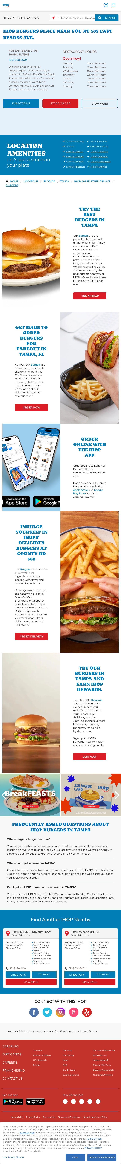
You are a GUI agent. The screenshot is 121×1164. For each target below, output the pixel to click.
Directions (21, 103)
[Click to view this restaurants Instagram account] (60, 1012)
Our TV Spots (69, 1070)
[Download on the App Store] (22, 501)
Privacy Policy (33, 1117)
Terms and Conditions (69, 1117)
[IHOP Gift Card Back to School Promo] (91, 794)
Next (117, 795)
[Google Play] (12, 1101)
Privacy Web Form (102, 1065)
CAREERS (9, 1062)
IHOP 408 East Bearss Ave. (92, 181)
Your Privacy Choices (13, 1157)
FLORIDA (50, 181)
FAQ (65, 1065)
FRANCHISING (13, 1070)
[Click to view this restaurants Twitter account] (47, 1012)
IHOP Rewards (40, 1060)
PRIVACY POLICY (93, 1148)
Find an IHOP (90, 295)
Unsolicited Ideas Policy (95, 1117)
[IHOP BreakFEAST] (30, 794)
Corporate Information (104, 1050)
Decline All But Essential (102, 1157)
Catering (44, 974)
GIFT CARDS (11, 1054)
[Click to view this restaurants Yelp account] (87, 1012)
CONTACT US (12, 1078)
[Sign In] (106, 5)
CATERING (10, 1046)
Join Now (90, 756)
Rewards (96, 700)
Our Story (67, 1050)
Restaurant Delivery (42, 1055)
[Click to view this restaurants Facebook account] (34, 1012)
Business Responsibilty (104, 1070)
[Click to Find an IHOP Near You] (53, 17)
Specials (36, 1065)
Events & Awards (71, 1075)
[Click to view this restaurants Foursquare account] (73, 1012)
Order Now (31, 407)
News (65, 1060)
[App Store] (35, 1101)
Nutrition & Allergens (103, 1075)
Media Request (100, 1055)
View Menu (100, 103)
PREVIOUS (4, 795)
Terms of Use (49, 1117)
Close (75, 1157)
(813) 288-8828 (77, 968)
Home (14, 181)
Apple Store (80, 489)
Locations (31, 181)
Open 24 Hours (21, 935)
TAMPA (65, 181)
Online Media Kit (101, 1060)
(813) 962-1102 (17, 968)
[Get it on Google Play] (40, 501)
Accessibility (17, 1117)
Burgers (12, 185)
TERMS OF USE (27, 1132)
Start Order (60, 103)
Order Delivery (31, 636)
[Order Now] (113, 5)
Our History (68, 1055)
